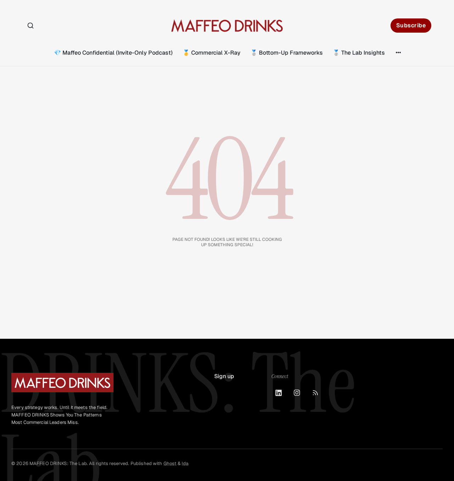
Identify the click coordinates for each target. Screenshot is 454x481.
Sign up (224, 376)
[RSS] (315, 393)
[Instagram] (297, 393)
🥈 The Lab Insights (359, 52)
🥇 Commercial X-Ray (211, 52)
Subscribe (411, 25)
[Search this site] (30, 25)
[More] (398, 52)
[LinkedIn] (278, 393)
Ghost (170, 463)
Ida (185, 463)
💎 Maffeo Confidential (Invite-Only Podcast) (113, 52)
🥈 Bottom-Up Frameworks (286, 52)
